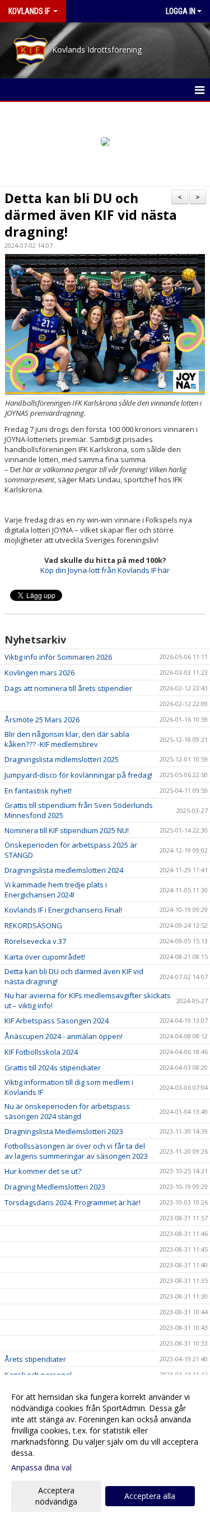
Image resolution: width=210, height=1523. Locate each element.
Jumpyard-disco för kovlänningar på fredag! (78, 775)
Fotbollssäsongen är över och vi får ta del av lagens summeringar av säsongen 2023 (76, 1151)
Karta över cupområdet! (44, 957)
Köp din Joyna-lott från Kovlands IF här (105, 570)
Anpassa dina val (41, 1468)
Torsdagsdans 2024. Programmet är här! (72, 1202)
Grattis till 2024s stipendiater (52, 1068)
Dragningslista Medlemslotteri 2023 (63, 1131)
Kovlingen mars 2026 (39, 673)
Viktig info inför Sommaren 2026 (58, 657)
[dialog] (105, 1449)
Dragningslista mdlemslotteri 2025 (61, 759)
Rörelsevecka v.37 (35, 941)
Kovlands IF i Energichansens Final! (63, 910)
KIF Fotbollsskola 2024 (41, 1052)
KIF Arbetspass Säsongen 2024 (56, 1021)
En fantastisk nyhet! (38, 791)
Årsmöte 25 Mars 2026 (42, 720)
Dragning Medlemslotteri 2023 (54, 1187)
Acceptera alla (149, 1496)
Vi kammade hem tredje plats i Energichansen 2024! (55, 890)
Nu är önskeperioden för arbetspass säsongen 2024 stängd (67, 1111)
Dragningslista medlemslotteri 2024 (63, 870)
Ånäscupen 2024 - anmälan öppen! (63, 1036)
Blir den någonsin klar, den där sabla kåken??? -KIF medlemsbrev (66, 739)
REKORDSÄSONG (33, 925)
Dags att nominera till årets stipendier (68, 688)
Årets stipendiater (35, 1359)
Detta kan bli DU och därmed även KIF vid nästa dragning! (90, 215)
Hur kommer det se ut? (42, 1171)
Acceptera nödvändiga (56, 1496)
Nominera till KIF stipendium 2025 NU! (66, 830)
